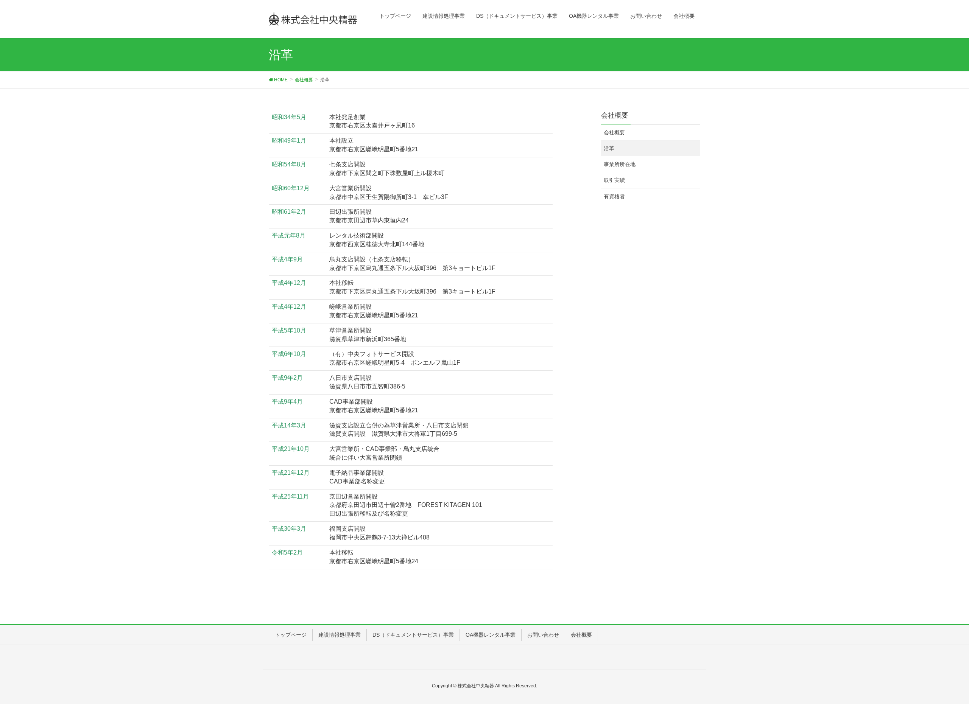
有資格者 (614, 196)
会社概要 (614, 132)
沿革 (609, 148)
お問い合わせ (543, 635)
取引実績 (614, 180)
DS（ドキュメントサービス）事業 (413, 635)
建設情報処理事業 (339, 635)
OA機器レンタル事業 (491, 635)
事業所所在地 (620, 164)
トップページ (291, 635)
